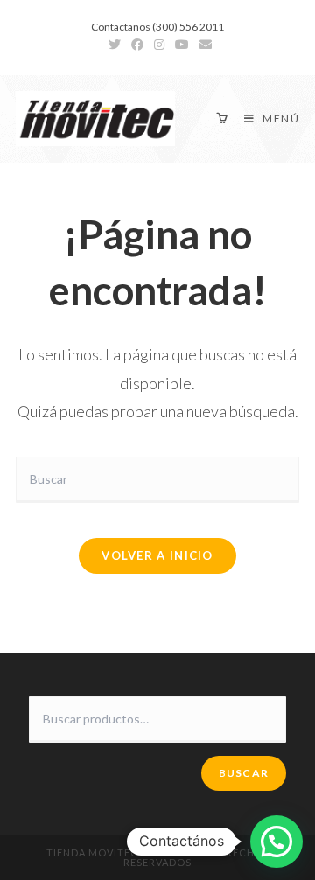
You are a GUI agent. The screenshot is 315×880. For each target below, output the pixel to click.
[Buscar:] (157, 478)
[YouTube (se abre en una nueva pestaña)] (182, 44)
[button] (276, 841)
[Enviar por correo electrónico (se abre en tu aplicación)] (203, 44)
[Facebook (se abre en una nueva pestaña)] (137, 44)
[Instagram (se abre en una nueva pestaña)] (159, 44)
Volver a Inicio (158, 555)
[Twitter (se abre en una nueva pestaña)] (114, 44)
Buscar (244, 772)
